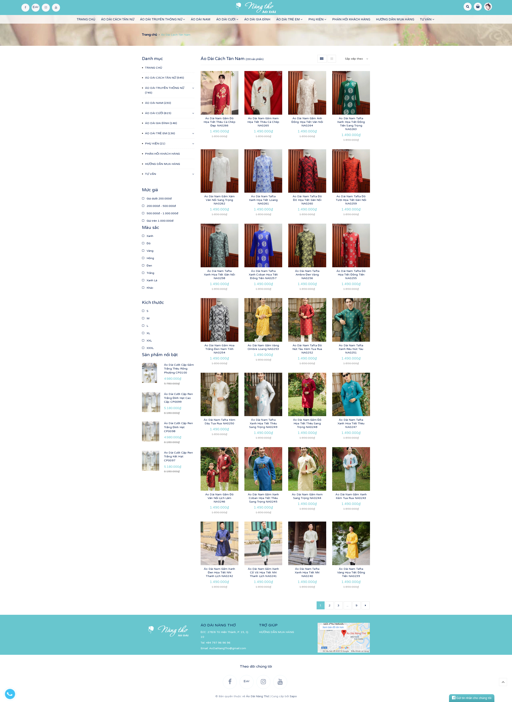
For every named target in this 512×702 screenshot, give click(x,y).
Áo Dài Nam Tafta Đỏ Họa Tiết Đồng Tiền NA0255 (351, 274)
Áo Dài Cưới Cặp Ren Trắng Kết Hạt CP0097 (178, 456)
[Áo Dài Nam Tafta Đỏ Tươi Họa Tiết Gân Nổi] (351, 171)
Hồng (150, 258)
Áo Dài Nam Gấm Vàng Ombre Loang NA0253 (263, 347)
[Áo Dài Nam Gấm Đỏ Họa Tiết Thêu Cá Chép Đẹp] (219, 93)
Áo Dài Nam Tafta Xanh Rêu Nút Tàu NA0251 (351, 349)
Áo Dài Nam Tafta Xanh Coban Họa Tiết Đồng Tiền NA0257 (263, 274)
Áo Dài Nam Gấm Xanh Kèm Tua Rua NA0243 (351, 496)
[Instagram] (46, 8)
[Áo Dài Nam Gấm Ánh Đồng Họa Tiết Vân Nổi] (307, 93)
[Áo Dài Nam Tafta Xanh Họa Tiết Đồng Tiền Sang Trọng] (351, 93)
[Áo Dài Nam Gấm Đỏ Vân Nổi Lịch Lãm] (219, 469)
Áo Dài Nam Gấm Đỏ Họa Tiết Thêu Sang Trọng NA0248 (307, 423)
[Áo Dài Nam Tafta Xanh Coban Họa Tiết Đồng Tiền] (263, 245)
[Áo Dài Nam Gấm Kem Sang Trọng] (307, 469)
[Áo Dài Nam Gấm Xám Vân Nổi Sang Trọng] (219, 171)
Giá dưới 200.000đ (159, 198)
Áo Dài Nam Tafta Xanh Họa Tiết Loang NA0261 (263, 200)
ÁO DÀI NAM (200, 19)
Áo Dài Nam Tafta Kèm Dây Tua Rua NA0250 (219, 421)
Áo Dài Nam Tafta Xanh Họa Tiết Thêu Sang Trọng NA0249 (263, 423)
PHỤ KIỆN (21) (155, 143)
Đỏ (148, 243)
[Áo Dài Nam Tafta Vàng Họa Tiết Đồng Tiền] (351, 543)
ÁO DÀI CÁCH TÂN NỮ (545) (164, 77)
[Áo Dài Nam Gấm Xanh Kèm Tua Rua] (351, 469)
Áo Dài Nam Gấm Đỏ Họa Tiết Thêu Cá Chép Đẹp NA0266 (219, 122)
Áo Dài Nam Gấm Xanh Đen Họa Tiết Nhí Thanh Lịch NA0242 (219, 572)
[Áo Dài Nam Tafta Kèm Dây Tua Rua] (219, 394)
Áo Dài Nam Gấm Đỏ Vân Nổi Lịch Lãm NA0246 (219, 498)
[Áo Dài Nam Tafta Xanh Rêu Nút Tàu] (351, 320)
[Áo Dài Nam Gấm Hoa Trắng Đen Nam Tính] (219, 320)
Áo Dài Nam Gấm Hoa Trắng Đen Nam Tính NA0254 (219, 349)
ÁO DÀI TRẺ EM (288, 19)
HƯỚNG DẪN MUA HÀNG (395, 19)
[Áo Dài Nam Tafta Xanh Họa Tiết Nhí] (307, 543)
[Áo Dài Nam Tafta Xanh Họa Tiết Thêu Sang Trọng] (263, 394)
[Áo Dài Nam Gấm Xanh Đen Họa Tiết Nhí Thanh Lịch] (219, 543)
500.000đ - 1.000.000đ (162, 213)
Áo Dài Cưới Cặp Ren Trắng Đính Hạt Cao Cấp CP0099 (178, 398)
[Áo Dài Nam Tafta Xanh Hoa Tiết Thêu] (351, 394)
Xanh (149, 236)
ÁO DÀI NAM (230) (158, 103)
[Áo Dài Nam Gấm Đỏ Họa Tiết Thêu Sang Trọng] (307, 394)
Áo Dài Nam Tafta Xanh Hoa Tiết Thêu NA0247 (351, 423)
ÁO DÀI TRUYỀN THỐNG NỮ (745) (164, 90)
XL (148, 333)
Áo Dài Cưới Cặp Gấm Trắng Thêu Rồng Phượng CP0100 (179, 368)
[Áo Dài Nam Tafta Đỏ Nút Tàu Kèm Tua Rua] (307, 320)
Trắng (150, 273)
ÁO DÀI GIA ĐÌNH (257, 19)
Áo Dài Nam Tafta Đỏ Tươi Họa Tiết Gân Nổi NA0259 (351, 200)
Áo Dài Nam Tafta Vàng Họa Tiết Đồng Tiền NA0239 (351, 572)
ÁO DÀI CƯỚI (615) (158, 113)
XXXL (150, 348)
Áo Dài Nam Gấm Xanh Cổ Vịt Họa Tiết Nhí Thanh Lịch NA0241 (263, 572)
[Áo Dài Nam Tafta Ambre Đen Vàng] (307, 245)
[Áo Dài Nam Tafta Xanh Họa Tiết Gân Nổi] (219, 245)
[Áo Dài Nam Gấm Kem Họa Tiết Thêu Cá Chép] (263, 93)
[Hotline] (12, 693)
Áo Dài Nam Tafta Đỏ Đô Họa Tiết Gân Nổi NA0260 (307, 200)
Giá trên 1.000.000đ (159, 220)
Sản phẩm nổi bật (160, 354)
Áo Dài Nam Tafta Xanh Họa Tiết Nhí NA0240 (307, 572)
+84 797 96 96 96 (218, 642)
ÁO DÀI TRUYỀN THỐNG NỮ (161, 19)
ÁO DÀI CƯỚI (226, 19)
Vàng (149, 250)
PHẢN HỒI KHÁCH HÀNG (351, 19)
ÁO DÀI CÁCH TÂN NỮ (117, 19)
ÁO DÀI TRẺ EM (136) (160, 133)
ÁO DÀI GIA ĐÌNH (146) (161, 123)
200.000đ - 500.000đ (161, 206)
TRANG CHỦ (86, 19)
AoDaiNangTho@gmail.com (227, 648)
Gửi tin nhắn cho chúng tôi (473, 698)
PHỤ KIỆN (316, 19)
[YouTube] (56, 8)
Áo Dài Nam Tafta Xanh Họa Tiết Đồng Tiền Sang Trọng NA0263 (351, 124)
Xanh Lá (151, 280)
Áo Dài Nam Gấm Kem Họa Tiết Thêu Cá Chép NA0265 (263, 122)
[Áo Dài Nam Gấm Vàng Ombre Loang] (263, 320)
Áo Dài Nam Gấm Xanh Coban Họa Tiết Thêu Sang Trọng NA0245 (263, 498)
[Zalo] (36, 8)
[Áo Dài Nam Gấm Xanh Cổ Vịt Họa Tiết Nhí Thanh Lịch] (263, 543)
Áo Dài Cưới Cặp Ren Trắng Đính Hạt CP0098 (178, 427)
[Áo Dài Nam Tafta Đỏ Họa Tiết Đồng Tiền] (351, 245)
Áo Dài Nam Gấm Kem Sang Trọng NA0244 (307, 496)
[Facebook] (25, 8)
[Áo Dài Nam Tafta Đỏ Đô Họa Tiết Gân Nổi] (307, 171)
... (347, 605)
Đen (149, 265)
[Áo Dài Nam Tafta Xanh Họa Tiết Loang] (263, 171)
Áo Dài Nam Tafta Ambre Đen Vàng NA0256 (307, 274)
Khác (149, 287)
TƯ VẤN (426, 19)
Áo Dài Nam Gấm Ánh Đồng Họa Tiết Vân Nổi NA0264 (307, 122)
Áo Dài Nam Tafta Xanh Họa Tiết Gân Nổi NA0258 (219, 274)
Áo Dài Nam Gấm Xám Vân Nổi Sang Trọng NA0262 (219, 200)
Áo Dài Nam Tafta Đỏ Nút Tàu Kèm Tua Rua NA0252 (307, 349)
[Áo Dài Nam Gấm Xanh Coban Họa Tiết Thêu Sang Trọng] (263, 469)
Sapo (293, 696)
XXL (149, 340)
